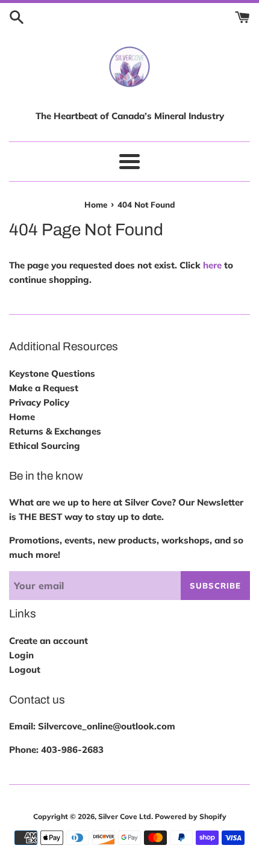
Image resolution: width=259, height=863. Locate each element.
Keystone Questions (52, 373)
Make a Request (43, 388)
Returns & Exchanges (55, 431)
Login (21, 655)
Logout (24, 669)
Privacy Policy (39, 402)
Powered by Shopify (190, 816)
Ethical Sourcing (44, 445)
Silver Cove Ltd (124, 816)
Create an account (48, 640)
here (212, 265)
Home (22, 416)
